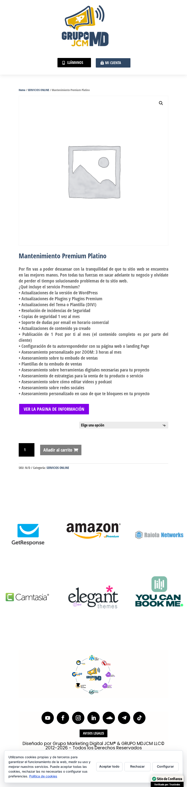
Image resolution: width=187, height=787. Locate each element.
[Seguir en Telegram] (124, 718)
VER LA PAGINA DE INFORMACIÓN (54, 409)
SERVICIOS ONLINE (38, 90)
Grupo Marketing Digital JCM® (84, 743)
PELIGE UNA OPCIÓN (31, 423)
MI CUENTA (113, 62)
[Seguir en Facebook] (63, 718)
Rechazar (137, 766)
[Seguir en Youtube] (48, 718)
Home (22, 90)
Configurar (165, 766)
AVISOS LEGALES (93, 733)
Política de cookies (43, 776)
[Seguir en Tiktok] (139, 718)
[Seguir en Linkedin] (93, 718)
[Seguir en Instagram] (78, 718)
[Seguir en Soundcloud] (109, 718)
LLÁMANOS (75, 62)
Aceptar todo (109, 766)
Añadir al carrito (57, 450)
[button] (161, 103)
